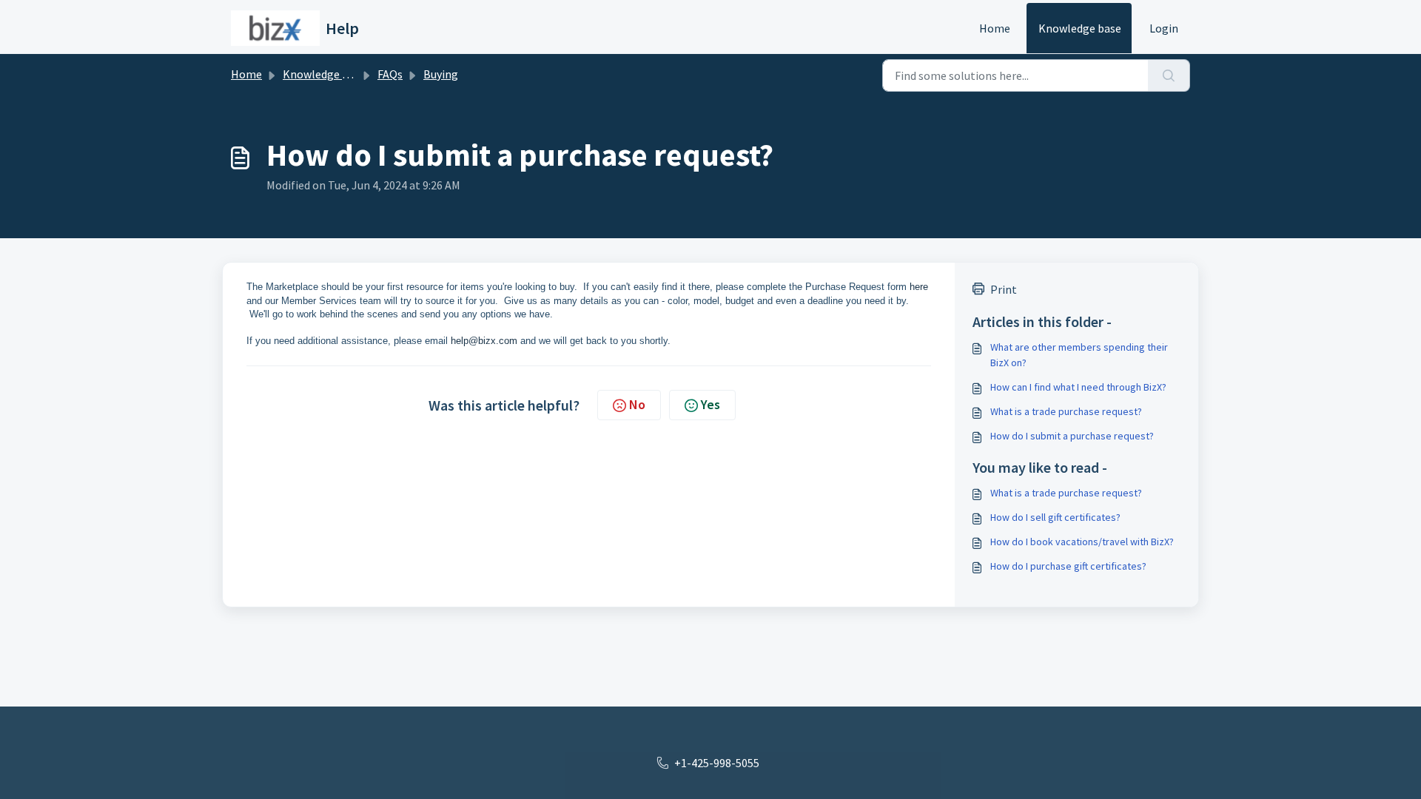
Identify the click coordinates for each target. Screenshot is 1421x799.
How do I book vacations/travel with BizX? (1082, 541)
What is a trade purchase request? (1066, 411)
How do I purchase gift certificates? (1068, 566)
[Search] (1169, 75)
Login (1163, 28)
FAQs (390, 74)
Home (994, 28)
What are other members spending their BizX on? (1079, 354)
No (637, 404)
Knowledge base (1079, 28)
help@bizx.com (484, 340)
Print (1003, 289)
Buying (440, 74)
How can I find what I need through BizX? (1078, 387)
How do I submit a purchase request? (1072, 435)
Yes (710, 404)
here (919, 286)
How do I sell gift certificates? (1055, 517)
